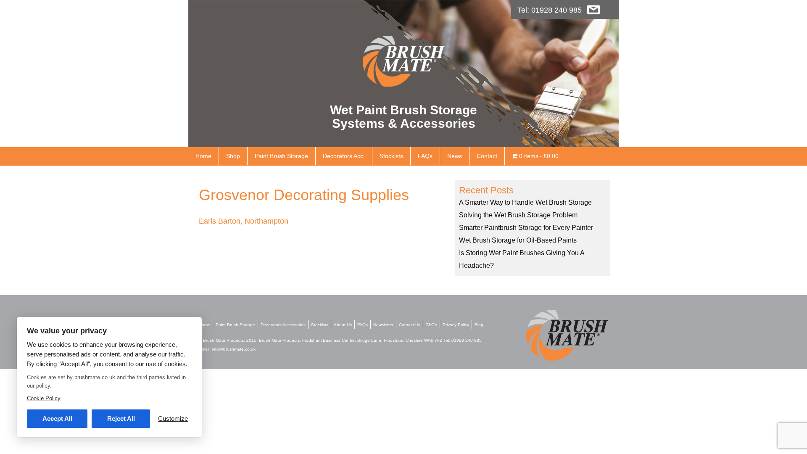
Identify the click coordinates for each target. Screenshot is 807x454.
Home (203, 156)
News (454, 156)
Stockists (391, 156)
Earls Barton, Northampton (243, 221)
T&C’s (431, 324)
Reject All (121, 418)
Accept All (57, 418)
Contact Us (409, 324)
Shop (233, 156)
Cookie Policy (44, 398)
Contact (487, 156)
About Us (343, 324)
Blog (479, 324)
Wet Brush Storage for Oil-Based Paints (518, 240)
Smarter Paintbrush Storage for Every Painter (526, 227)
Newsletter (383, 324)
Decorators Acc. (344, 156)
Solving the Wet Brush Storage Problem (518, 215)
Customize (173, 418)
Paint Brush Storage (281, 156)
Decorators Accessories (283, 324)
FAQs (425, 156)
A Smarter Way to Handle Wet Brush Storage (525, 202)
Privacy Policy (456, 324)
